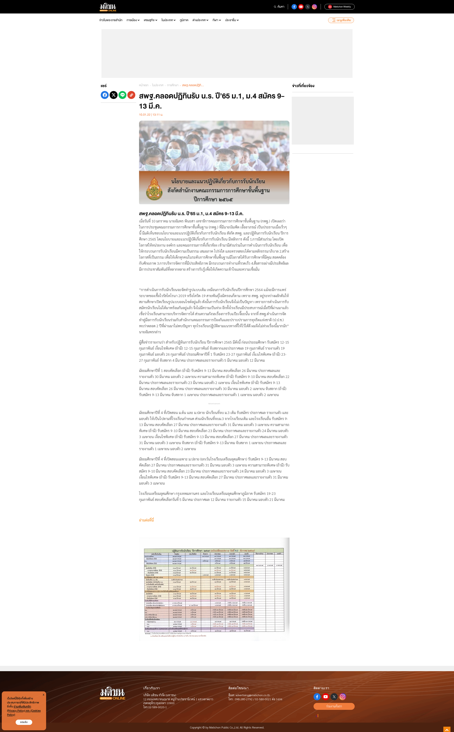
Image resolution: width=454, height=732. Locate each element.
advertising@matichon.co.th (253, 695)
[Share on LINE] (122, 95)
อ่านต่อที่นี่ (146, 520)
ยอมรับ (24, 722)
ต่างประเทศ (199, 20)
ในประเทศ (167, 20)
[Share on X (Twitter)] (114, 95)
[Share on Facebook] (105, 95)
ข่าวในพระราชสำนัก (110, 20)
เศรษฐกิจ (149, 20)
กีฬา (215, 20)
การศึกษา (172, 85)
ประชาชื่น (230, 20)
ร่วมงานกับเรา (334, 706)
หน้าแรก (143, 85)
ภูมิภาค (184, 20)
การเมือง (132, 20)
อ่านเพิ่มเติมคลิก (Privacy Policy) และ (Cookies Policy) (24, 710)
